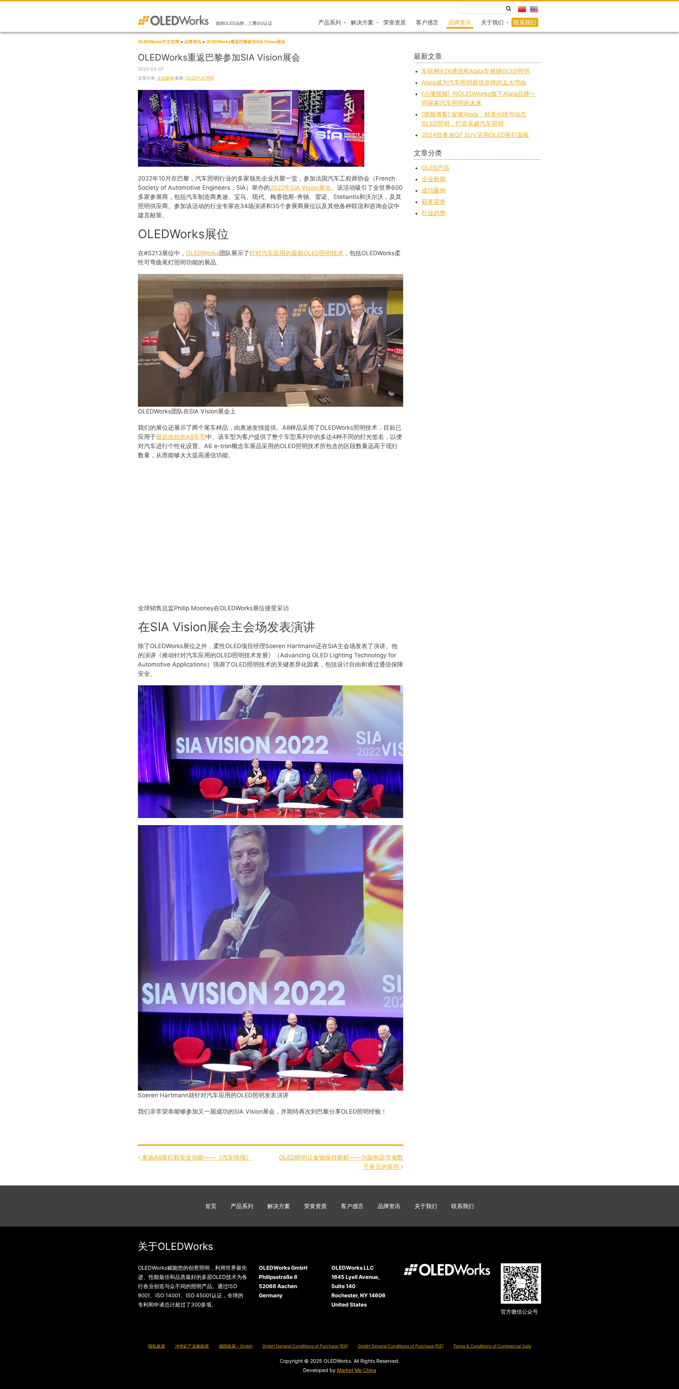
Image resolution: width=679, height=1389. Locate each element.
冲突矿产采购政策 (192, 1346)
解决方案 (278, 1206)
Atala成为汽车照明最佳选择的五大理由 (474, 82)
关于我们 (425, 1206)
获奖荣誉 (434, 201)
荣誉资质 (315, 1206)
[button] (508, 9)
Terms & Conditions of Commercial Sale (492, 1346)
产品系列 (242, 1206)
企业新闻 (165, 78)
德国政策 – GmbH (236, 1346)
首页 (210, 1206)
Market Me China (356, 1370)
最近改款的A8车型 (181, 436)
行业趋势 (434, 213)
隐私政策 (156, 1346)
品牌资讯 (389, 1206)
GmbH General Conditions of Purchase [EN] (305, 1346)
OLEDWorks (202, 253)
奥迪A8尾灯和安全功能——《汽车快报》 (196, 1157)
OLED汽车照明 (200, 78)
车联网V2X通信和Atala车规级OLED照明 (476, 71)
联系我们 (462, 1206)
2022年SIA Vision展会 (300, 187)
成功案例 (434, 190)
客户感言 (352, 1206)
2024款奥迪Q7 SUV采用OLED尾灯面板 (475, 134)
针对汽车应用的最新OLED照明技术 (296, 253)
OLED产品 (435, 167)
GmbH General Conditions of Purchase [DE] (400, 1346)
